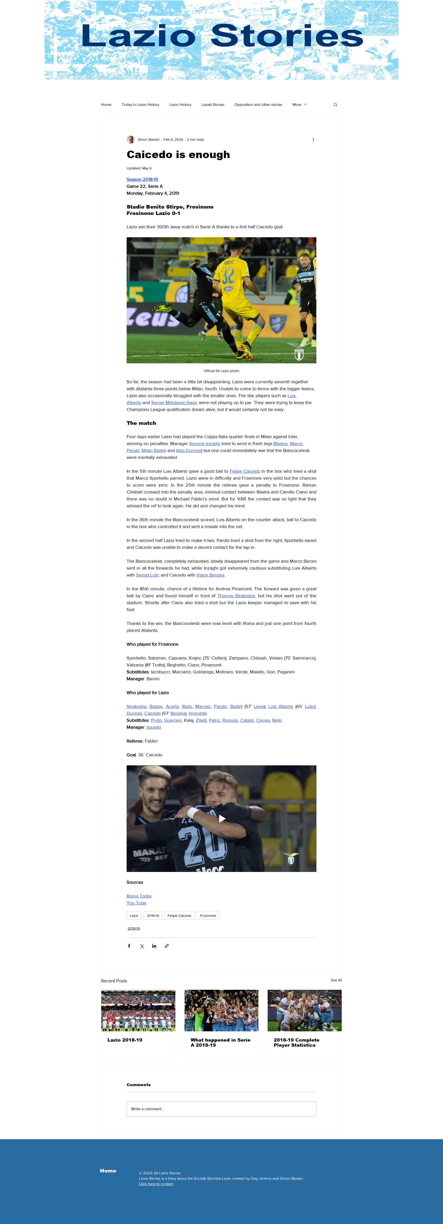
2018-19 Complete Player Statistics (296, 1042)
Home (106, 104)
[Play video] (221, 818)
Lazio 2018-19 (124, 1040)
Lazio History (180, 104)
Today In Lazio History (140, 104)
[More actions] (313, 139)
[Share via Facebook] (129, 945)
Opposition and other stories (258, 104)
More (297, 104)
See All (336, 980)
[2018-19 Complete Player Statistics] (305, 1010)
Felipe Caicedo (179, 915)
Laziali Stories (213, 104)
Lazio (134, 915)
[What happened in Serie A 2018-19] (222, 1010)
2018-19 (153, 915)
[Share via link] (166, 945)
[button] (335, 104)
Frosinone (208, 915)
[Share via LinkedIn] (154, 945)
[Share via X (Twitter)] (141, 945)
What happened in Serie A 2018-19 (220, 1042)
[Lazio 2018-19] (138, 1010)
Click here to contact (156, 1183)
